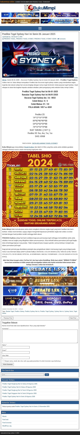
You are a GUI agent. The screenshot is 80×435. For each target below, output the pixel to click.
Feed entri (5, 419)
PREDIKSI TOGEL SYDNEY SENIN (45, 39)
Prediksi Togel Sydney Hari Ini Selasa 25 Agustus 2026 (19, 387)
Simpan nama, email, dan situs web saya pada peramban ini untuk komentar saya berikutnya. (32, 361)
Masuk (4, 416)
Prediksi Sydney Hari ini (32, 311)
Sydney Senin (68, 311)
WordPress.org (6, 426)
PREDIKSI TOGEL (9, 39)
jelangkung (7, 36)
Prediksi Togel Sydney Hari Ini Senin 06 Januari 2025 (28, 34)
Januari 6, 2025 (17, 36)
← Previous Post (7, 318)
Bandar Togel (10, 311)
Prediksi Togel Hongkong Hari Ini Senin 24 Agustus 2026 (19, 390)
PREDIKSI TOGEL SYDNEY (24, 39)
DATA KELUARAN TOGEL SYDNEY (45, 143)
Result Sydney (29, 147)
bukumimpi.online (7, 1)
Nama (4, 345)
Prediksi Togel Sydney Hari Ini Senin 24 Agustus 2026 (18, 396)
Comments (62, 39)
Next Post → (74, 318)
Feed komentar (6, 422)
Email (4, 350)
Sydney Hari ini (59, 311)
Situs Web (5, 355)
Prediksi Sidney (19, 311)
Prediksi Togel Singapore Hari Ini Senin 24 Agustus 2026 (19, 393)
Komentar (5, 328)
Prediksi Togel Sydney (47, 311)
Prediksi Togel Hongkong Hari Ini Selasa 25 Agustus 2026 (19, 384)
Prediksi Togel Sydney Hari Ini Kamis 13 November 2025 (32, 406)
